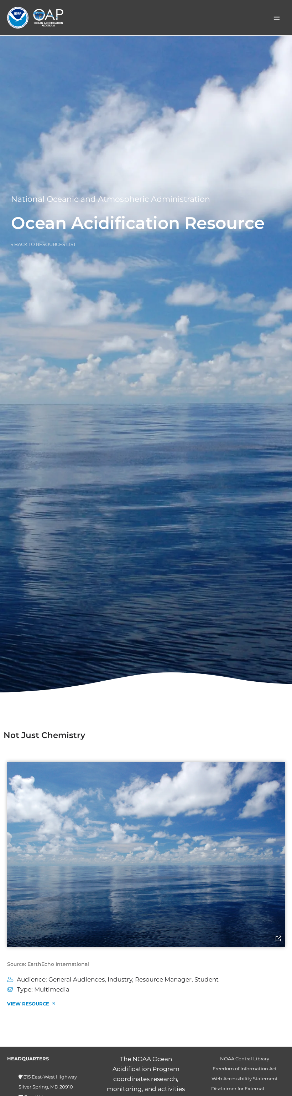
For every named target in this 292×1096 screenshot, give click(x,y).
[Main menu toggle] (277, 18)
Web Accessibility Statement (245, 1078)
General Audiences (76, 979)
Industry (120, 979)
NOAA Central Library (244, 1058)
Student (206, 979)
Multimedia (51, 989)
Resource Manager (163, 979)
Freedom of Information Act (245, 1068)
